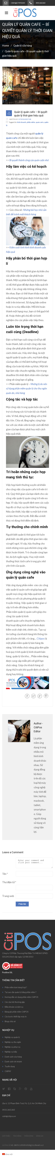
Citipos (41, 638)
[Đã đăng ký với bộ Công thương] (12, 969)
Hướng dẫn (7, 1145)
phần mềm (31, 122)
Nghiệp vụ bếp (11, 1052)
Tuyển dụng (10, 1066)
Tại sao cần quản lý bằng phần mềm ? (20, 992)
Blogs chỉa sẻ (10, 1021)
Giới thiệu (6, 1136)
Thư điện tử (9, 882)
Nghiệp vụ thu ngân (13, 1042)
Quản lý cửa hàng (22, 45)
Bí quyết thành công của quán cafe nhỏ (29, 160)
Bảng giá (39, 1136)
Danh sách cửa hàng (13, 1057)
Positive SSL (7, 972)
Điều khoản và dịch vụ (14, 1007)
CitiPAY (8, 1071)
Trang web (8, 896)
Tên (5, 873)
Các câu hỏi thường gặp (15, 1002)
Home (5, 45)
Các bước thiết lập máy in (16, 1016)
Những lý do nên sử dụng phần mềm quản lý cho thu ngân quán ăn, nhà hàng (26, 388)
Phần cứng (28, 1136)
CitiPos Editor (24, 119)
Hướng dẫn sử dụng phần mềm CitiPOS (21, 997)
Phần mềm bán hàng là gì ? (16, 987)
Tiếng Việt (9, 1154)
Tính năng (17, 1136)
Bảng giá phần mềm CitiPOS (16, 1012)
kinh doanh (21, 122)
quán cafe (40, 122)
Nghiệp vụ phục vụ (12, 1047)
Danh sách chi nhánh (13, 1061)
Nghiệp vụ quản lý (12, 1037)
